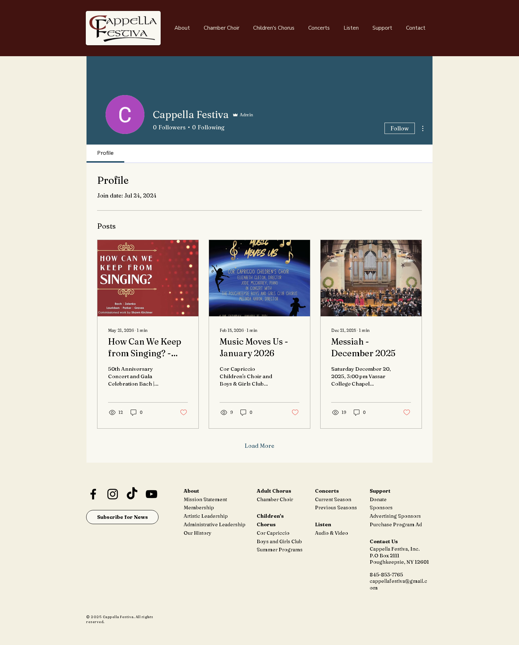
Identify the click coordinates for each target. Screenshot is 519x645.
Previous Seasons (336, 507)
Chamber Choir (275, 499)
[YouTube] (151, 494)
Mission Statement (205, 499)
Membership (199, 507)
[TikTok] (132, 494)
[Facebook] (93, 494)
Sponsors (381, 507)
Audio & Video (331, 533)
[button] (182, 28)
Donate (378, 499)
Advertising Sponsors (395, 516)
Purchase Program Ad (396, 524)
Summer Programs (280, 549)
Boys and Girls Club (279, 541)
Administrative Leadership (214, 524)
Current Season (333, 499)
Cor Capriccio (273, 533)
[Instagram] (113, 494)
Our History (197, 533)
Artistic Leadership (206, 516)
